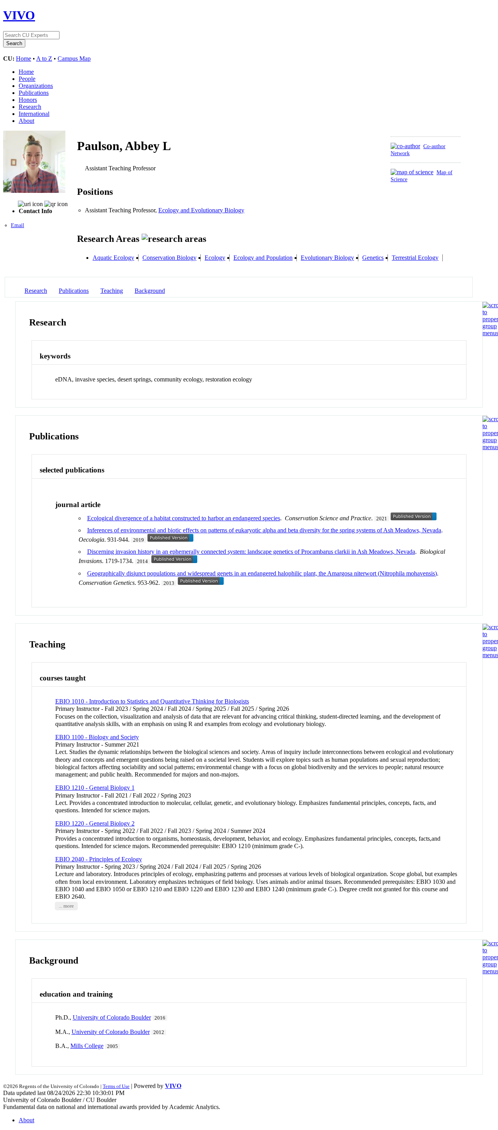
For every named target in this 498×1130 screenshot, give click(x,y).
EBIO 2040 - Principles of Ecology (98, 859)
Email (17, 225)
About (26, 120)
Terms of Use (116, 1086)
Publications (34, 92)
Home (23, 58)
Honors (28, 99)
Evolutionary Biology (327, 257)
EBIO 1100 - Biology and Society (97, 737)
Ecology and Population (263, 257)
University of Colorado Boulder (112, 1017)
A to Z (44, 58)
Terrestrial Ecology (415, 257)
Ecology (215, 257)
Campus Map (74, 58)
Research (30, 106)
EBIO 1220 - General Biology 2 (95, 823)
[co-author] (405, 146)
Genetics (373, 257)
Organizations (36, 85)
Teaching (111, 290)
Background (150, 290)
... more (66, 906)
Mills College (86, 1046)
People (27, 78)
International (34, 113)
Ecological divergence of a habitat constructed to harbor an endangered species (183, 518)
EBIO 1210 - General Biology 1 (95, 787)
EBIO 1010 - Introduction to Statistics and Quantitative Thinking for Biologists (152, 701)
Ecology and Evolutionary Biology (201, 210)
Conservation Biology (169, 257)
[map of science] (412, 172)
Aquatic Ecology (113, 257)
